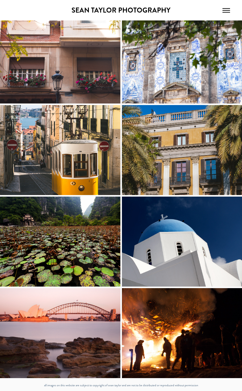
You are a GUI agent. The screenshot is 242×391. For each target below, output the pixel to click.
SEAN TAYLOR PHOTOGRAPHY (121, 10)
